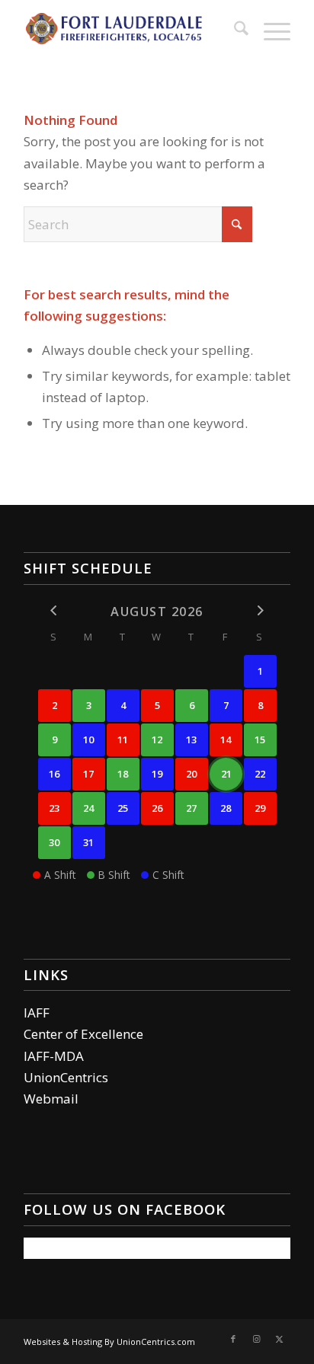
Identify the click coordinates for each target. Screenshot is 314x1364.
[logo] (130, 30)
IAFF (37, 1012)
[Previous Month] (54, 610)
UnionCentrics (66, 1077)
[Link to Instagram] (256, 1338)
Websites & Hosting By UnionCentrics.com (109, 1341)
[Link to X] (279, 1338)
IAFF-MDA (54, 1056)
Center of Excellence (83, 1034)
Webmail (51, 1098)
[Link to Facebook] (233, 1338)
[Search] (233, 30)
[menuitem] (233, 30)
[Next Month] (260, 610)
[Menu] (269, 30)
